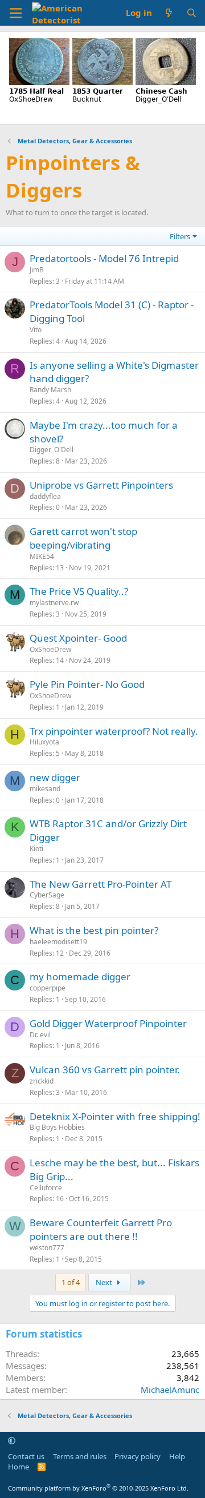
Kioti (36, 848)
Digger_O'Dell (51, 449)
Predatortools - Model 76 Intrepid (104, 258)
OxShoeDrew (50, 649)
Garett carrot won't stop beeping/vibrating (83, 538)
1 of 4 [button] (71, 1282)
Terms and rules (79, 1456)
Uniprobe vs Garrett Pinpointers (101, 485)
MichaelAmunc (170, 1389)
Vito (36, 330)
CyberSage (47, 895)
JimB (37, 270)
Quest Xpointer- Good (78, 638)
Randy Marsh (50, 389)
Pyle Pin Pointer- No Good (87, 684)
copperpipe (47, 988)
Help (177, 1456)
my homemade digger (80, 976)
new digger (55, 777)
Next (105, 1282)
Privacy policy (137, 1456)
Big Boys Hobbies (57, 1127)
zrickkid (42, 1081)
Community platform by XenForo (98, 1488)
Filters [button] (180, 236)
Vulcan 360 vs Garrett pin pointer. (105, 1069)
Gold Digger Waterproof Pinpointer (108, 1023)
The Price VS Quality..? (79, 591)
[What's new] (169, 12)
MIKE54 (42, 556)
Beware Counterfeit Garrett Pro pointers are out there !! (101, 1229)
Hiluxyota (44, 742)
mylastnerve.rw (54, 602)
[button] (12, 1440)
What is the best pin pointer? (94, 930)
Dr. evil (40, 1035)
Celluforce (46, 1188)
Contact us (26, 1456)
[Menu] (15, 13)
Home (18, 1466)
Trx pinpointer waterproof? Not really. (114, 731)
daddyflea (45, 496)
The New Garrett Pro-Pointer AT (100, 884)
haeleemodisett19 (58, 942)
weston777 (47, 1248)
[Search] (192, 12)
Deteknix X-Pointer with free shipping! (115, 1116)
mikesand (45, 789)
